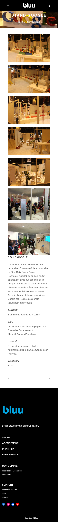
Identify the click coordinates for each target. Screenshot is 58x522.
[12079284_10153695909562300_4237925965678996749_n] (29, 239)
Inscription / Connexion (12, 471)
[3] (29, 110)
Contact (5, 497)
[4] (29, 141)
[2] (29, 79)
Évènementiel (11, 454)
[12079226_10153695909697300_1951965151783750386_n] (29, 204)
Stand (6, 437)
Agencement (10, 443)
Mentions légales (9, 490)
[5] (29, 172)
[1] (29, 48)
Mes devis (6, 475)
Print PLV (8, 449)
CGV (4, 494)
